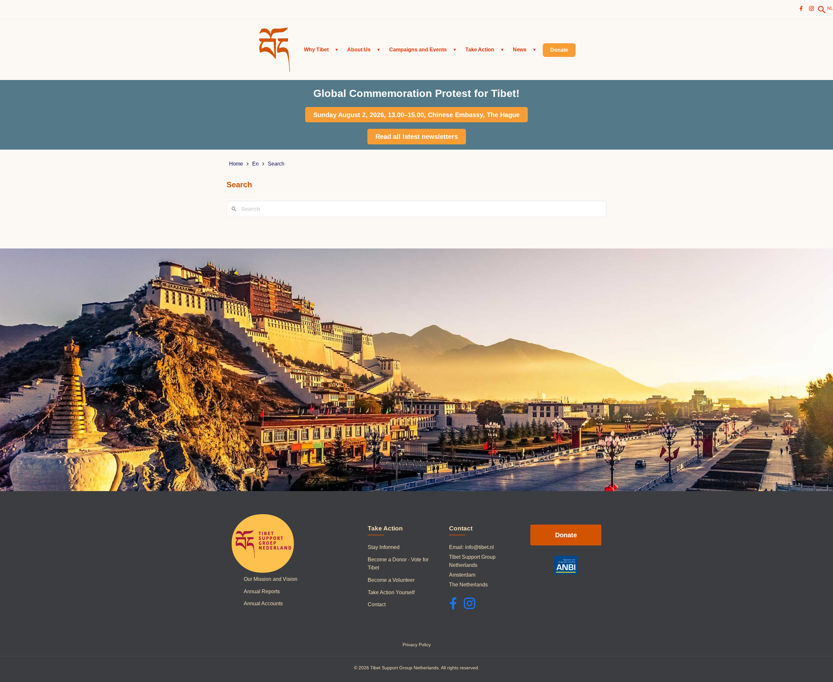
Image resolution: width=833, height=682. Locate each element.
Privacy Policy (417, 644)
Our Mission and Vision (270, 579)
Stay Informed (384, 547)
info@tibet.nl (479, 547)
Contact (377, 604)
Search (276, 164)
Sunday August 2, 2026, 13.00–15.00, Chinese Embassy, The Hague (416, 114)
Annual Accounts (263, 603)
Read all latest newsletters (417, 136)
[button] (321, 50)
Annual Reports (262, 591)
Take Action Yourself (391, 592)
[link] (822, 10)
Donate (566, 535)
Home (236, 164)
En (255, 164)
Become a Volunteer (391, 580)
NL (830, 8)
